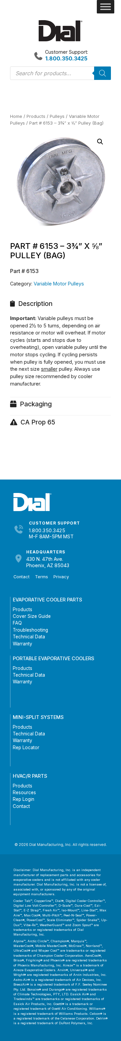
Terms (41, 576)
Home (16, 116)
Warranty (22, 643)
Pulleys (57, 116)
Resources (24, 792)
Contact (21, 576)
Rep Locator (26, 747)
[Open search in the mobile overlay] (60, 73)
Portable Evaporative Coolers (53, 658)
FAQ (17, 623)
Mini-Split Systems (38, 717)
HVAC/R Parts (30, 776)
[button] (100, 142)
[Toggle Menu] (105, 6)
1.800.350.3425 (47, 530)
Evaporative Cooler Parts (47, 599)
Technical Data (29, 636)
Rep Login (23, 799)
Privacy (61, 576)
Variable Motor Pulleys (59, 283)
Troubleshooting (30, 630)
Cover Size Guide (32, 616)
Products (36, 116)
